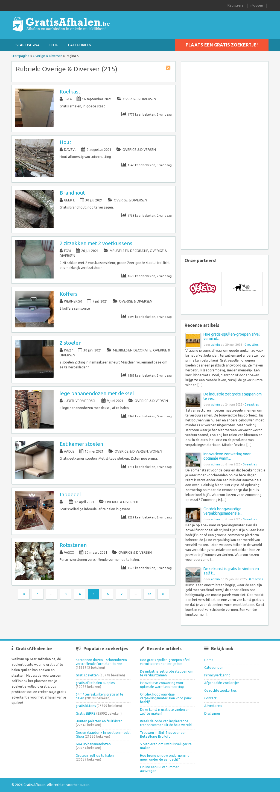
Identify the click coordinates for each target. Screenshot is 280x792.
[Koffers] (34, 326)
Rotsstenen (73, 545)
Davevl (70, 149)
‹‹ (24, 594)
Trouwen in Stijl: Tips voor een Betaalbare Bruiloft (163, 734)
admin (215, 344)
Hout (65, 142)
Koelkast (70, 92)
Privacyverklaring (217, 675)
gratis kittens (86, 706)
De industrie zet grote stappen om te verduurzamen (166, 673)
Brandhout (72, 193)
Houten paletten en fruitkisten (99, 721)
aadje (69, 451)
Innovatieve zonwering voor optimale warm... (227, 456)
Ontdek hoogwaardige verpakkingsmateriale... (222, 511)
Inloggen (256, 5)
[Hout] (34, 176)
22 (149, 594)
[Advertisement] (229, 156)
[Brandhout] (34, 226)
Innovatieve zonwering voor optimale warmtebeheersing (162, 684)
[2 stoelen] (34, 377)
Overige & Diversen (47, 56)
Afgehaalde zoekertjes (221, 683)
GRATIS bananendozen (93, 744)
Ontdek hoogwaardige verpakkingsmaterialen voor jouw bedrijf (165, 698)
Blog (53, 45)
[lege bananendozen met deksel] (34, 427)
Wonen (156, 451)
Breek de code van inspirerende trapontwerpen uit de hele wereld (166, 723)
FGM (67, 251)
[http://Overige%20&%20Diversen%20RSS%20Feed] (169, 69)
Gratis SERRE (85, 713)
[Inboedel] (34, 528)
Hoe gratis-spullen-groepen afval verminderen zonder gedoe (165, 661)
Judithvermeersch (80, 401)
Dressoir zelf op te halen (95, 755)
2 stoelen (70, 343)
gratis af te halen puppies (95, 683)
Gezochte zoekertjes (220, 690)
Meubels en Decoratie (129, 251)
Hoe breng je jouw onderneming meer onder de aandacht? (164, 757)
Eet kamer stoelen (81, 444)
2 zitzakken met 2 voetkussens (96, 243)
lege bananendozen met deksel (97, 393)
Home (209, 660)
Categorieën (79, 45)
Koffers (69, 294)
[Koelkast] (34, 125)
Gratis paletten (87, 675)
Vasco (69, 552)
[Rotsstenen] (34, 579)
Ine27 (68, 350)
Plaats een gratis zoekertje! (222, 44)
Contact (210, 698)
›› (163, 594)
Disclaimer (212, 713)
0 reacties (251, 344)
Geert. (69, 200)
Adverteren (213, 706)
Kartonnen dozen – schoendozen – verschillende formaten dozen (102, 661)
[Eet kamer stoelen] (34, 478)
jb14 (68, 99)
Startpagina (28, 45)
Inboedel (70, 494)
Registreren (237, 5)
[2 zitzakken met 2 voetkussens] (34, 277)
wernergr (73, 301)
